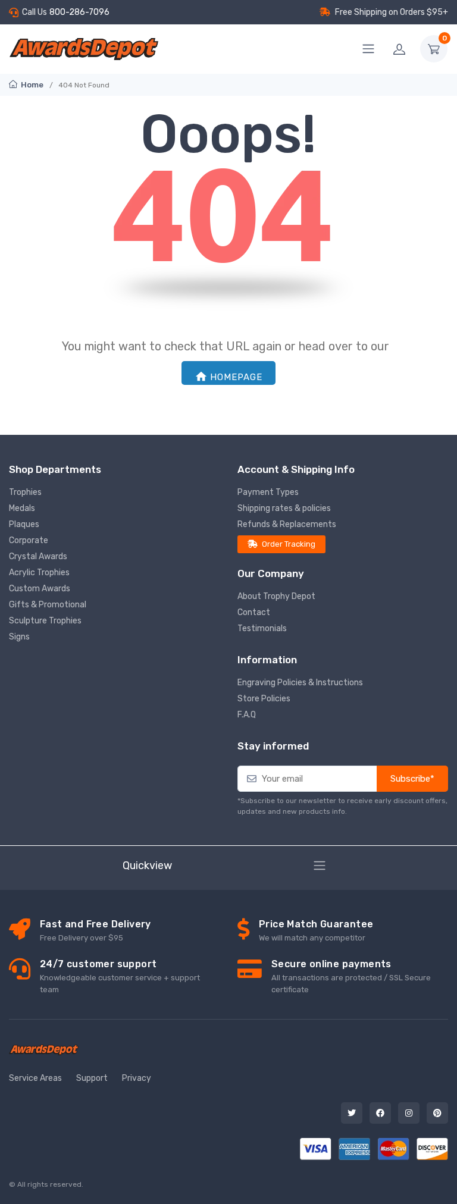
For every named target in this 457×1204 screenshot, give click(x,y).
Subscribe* (412, 778)
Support (92, 1078)
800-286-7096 (79, 12)
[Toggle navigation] (319, 865)
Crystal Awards (38, 556)
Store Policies (263, 699)
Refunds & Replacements (286, 524)
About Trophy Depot (276, 596)
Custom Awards (39, 589)
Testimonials (262, 628)
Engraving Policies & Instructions (300, 683)
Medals (22, 508)
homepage (236, 377)
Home (31, 84)
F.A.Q (246, 715)
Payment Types (268, 492)
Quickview (147, 865)
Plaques (24, 524)
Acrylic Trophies (39, 572)
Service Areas (35, 1078)
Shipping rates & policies (284, 508)
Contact (253, 612)
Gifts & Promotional (47, 605)
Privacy (136, 1078)
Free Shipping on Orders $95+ (391, 12)
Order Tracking (288, 544)
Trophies (25, 492)
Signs (19, 637)
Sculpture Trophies (45, 621)
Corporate (28, 540)
